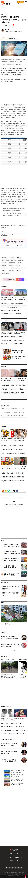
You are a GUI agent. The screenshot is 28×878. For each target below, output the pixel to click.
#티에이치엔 (16, 268)
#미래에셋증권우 (12, 262)
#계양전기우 (13, 260)
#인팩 (11, 268)
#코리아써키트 (11, 270)
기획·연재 (3, 656)
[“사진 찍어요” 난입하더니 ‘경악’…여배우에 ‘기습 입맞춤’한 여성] (24, 760)
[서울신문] (5, 3)
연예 (17, 860)
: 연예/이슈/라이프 (6, 739)
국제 (22, 854)
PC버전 (23, 872)
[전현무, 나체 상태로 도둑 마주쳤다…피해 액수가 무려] (24, 752)
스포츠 (11, 860)
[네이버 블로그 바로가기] (21, 868)
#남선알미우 (4, 257)
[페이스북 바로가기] (6, 868)
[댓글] (12, 25)
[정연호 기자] (2, 30)
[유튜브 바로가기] (12, 868)
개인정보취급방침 (14, 872)
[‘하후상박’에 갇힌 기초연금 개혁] (24, 637)
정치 (5, 854)
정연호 (6, 29)
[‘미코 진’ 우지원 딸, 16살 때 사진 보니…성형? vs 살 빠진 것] (24, 744)
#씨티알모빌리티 (5, 260)
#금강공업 (23, 268)
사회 (11, 854)
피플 (5, 860)
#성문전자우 (4, 268)
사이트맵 (19, 872)
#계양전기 (4, 262)
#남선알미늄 (19, 257)
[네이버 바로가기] (18, 868)
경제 (2, 14)
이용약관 (8, 872)
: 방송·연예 (5, 706)
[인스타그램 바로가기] (15, 868)
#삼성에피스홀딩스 (5, 273)
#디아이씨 (19, 270)
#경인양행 (18, 265)
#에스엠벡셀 (20, 262)
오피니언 (3, 632)
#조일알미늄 (11, 265)
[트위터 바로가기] (9, 868)
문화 (11, 857)
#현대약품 (4, 265)
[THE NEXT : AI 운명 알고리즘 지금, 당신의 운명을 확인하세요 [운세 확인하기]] (14, 279)
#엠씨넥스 (4, 270)
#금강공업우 (12, 257)
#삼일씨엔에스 (21, 260)
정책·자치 (5, 857)
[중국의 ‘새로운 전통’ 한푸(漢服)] (24, 645)
